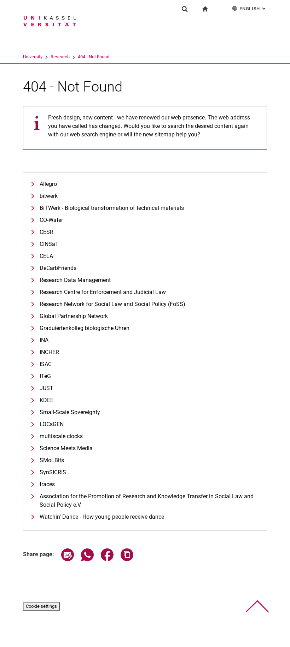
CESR (46, 232)
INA (44, 340)
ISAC (46, 364)
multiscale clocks (61, 436)
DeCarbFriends (58, 268)
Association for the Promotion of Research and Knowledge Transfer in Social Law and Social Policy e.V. (147, 500)
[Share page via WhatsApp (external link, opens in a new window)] (87, 559)
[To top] (257, 606)
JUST (46, 388)
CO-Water (51, 220)
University (32, 56)
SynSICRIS (53, 472)
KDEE (46, 400)
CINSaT (49, 244)
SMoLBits (52, 460)
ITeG (45, 376)
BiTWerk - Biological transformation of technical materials (112, 208)
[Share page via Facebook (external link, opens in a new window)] (107, 559)
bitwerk (49, 196)
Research (60, 56)
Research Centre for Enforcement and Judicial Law (103, 292)
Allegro (48, 184)
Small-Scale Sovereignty (70, 412)
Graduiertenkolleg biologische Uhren (84, 328)
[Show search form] (184, 8)
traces (47, 484)
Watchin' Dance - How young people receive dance (102, 516)
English (253, 8)
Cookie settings (41, 606)
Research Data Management (75, 280)
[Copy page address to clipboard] (127, 559)
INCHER (49, 352)
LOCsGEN (52, 424)
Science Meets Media (66, 448)
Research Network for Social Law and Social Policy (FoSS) (112, 304)
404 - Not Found (93, 56)
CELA (46, 256)
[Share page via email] (67, 559)
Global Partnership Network (74, 316)
